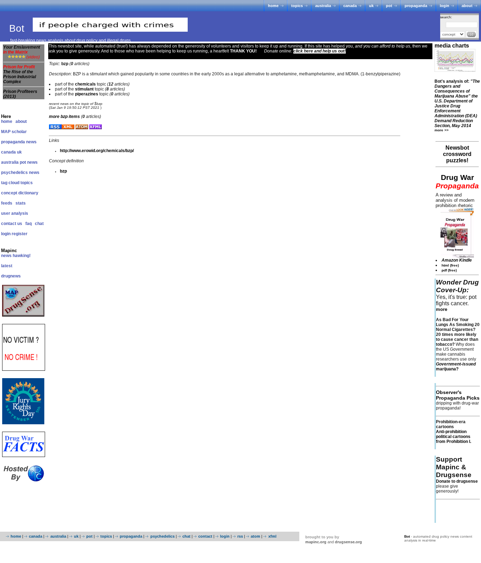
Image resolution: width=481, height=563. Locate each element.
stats (20, 203)
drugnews (11, 276)
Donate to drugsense (457, 481)
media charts (452, 46)
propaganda (416, 6)
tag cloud (10, 182)
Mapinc (9, 250)
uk (371, 6)
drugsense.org (348, 542)
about (467, 6)
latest (6, 265)
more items (64, 116)
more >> (442, 130)
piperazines (86, 94)
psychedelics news (20, 172)
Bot (18, 28)
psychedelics (162, 536)
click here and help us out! (319, 51)
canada (350, 6)
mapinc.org (315, 542)
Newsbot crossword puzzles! (457, 154)
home (273, 6)
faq (28, 223)
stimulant (84, 89)
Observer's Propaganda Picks (458, 395)
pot (389, 6)
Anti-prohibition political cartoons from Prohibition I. (453, 436)
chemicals (85, 84)
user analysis (14, 213)
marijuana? (456, 366)
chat (39, 223)
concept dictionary (19, 192)
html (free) (450, 265)
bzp (63, 171)
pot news (29, 162)
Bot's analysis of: (457, 103)
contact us (11, 223)
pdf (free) (449, 270)
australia (323, 6)
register (19, 233)
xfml (272, 536)
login (444, 6)
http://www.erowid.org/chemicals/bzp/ (97, 150)
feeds (6, 203)
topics (297, 6)
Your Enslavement (21, 50)
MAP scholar (14, 131)
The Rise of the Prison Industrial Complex (19, 76)
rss (240, 536)
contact (205, 536)
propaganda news (19, 141)
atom (255, 536)
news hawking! (16, 255)
